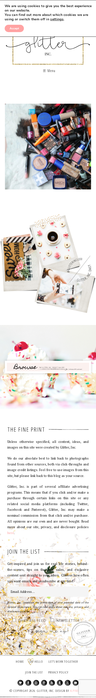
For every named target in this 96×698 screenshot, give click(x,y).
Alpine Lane (78, 690)
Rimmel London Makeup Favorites (48, 148)
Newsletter (68, 621)
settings (56, 19)
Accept (14, 28)
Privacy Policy (58, 672)
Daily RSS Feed (32, 621)
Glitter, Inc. (48, 40)
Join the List (34, 672)
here (10, 533)
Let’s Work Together (63, 661)
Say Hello (36, 661)
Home (20, 661)
